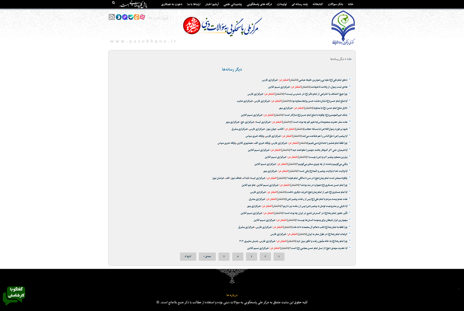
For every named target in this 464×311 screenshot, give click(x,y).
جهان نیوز (271, 129)
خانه (350, 4)
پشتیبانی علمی (233, 4)
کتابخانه (318, 4)
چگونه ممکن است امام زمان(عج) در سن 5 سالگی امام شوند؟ (317, 178)
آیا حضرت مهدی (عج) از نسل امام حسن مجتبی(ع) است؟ (319, 248)
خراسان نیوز (218, 178)
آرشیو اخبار (212, 4)
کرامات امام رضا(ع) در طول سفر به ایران (327, 234)
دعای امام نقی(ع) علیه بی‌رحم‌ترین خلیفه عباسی (323, 80)
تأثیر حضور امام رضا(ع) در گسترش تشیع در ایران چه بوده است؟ (315, 213)
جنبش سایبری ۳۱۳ (248, 241)
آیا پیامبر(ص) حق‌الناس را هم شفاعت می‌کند (325, 136)
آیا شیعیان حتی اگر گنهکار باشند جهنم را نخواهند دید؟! (319, 150)
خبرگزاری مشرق (240, 129)
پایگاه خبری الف (262, 143)
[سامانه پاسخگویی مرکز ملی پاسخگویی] (14, 307)
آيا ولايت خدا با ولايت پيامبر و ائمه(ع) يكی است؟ (323, 171)
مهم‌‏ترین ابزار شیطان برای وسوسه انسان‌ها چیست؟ (322, 220)
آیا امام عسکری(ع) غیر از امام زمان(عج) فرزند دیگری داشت (317, 192)
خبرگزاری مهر (286, 108)
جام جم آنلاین (249, 185)
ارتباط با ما (193, 4)
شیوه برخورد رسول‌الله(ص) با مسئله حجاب (326, 129)
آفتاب (281, 129)
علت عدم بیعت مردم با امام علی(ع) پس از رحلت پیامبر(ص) (317, 199)
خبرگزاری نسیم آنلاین (279, 87)
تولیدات (282, 4)
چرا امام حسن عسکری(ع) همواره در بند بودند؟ (324, 185)
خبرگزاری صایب (245, 101)
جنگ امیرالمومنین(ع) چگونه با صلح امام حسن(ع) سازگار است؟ (315, 115)
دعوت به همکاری (171, 4)
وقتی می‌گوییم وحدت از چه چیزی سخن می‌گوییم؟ (322, 164)
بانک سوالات (335, 4)
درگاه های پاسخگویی (259, 4)
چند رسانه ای (300, 4)
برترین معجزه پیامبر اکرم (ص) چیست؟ (327, 157)
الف (227, 178)
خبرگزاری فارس (270, 80)
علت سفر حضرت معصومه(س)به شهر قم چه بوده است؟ (320, 122)
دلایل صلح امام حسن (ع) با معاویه (331, 108)
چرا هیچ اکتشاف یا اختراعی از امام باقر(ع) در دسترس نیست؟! (316, 94)
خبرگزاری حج (247, 122)
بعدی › (207, 256)
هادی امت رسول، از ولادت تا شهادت (329, 87)
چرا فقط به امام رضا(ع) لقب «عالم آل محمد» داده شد (320, 227)
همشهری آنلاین (245, 143)
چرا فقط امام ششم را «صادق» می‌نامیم (328, 143)
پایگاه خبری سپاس (255, 136)
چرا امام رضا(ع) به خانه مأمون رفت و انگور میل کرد (322, 241)
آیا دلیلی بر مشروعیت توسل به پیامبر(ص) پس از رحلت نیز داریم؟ (314, 206)
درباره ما (232, 295)
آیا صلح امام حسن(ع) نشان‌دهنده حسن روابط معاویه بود (319, 101)
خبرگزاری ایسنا (263, 122)
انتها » (188, 256)
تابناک (246, 178)
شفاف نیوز (236, 178)
